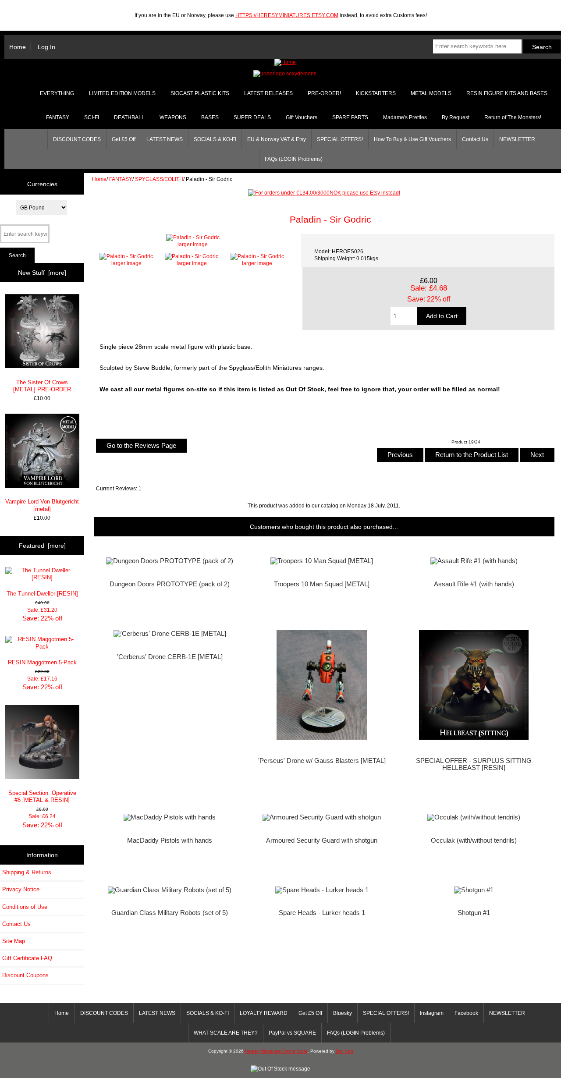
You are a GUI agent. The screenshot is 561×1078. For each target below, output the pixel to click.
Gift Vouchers (301, 117)
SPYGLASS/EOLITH (159, 179)
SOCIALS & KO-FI (215, 139)
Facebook (466, 1013)
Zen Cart (344, 1051)
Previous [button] (400, 454)
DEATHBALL (129, 117)
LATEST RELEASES (268, 93)
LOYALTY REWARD (264, 1013)
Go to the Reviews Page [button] (141, 445)
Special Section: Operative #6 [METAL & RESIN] (42, 796)
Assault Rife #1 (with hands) (474, 584)
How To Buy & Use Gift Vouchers (412, 139)
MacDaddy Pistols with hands (169, 840)
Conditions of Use (24, 907)
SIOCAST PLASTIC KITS (199, 93)
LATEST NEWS (164, 139)
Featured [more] (42, 545)
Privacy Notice (20, 889)
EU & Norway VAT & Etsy (276, 139)
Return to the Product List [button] (471, 454)
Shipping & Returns (26, 872)
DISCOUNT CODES (77, 139)
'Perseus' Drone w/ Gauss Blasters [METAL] (322, 760)
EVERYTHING (57, 93)
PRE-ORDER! (324, 93)
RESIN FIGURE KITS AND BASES (506, 93)
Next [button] (537, 454)
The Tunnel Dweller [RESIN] (42, 593)
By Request (455, 117)
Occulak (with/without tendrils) (474, 840)
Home (17, 46)
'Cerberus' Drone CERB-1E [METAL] (170, 656)
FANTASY (120, 179)
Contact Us (475, 139)
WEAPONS (173, 117)
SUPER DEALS (252, 117)
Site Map (13, 941)
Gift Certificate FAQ (27, 958)
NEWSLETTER (517, 139)
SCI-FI (91, 117)
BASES (210, 117)
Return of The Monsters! (512, 117)
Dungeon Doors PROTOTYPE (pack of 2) (170, 584)
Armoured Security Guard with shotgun (321, 840)
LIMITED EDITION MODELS (122, 93)
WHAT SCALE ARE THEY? (226, 1033)
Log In (46, 46)
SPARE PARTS (350, 117)
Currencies (42, 183)
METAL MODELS (431, 93)
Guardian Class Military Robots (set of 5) (169, 912)
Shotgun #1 (474, 912)
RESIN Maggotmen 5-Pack (42, 662)
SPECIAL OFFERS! (340, 139)
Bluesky (342, 1013)
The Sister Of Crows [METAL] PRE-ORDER (42, 386)
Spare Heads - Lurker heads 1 (322, 912)
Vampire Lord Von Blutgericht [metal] (42, 505)
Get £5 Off (123, 139)
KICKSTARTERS (376, 93)
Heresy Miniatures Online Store (276, 1051)
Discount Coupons (25, 975)
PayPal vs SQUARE (292, 1033)
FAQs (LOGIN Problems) (294, 159)
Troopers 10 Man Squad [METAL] (321, 584)
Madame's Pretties (405, 117)
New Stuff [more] (42, 272)
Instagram (432, 1013)
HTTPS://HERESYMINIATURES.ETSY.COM (286, 15)
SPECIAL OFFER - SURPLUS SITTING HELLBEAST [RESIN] (474, 764)
